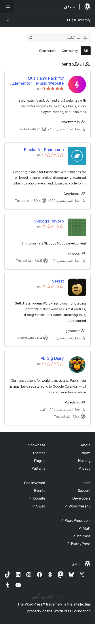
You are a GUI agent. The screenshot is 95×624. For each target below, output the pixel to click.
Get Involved (34, 483)
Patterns (38, 468)
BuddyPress (78, 544)
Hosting (84, 460)
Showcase (36, 445)
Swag (38, 506)
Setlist (58, 281)
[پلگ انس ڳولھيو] (30, 37)
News (86, 453)
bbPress (82, 536)
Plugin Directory (79, 20)
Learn (86, 483)
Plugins (39, 460)
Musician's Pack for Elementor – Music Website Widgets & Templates (38, 81)
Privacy (84, 468)
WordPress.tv (77, 506)
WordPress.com (76, 520)
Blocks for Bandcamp (44, 149)
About (86, 445)
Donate (37, 498)
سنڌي (76, 564)
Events (39, 490)
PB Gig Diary (52, 358)
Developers (81, 498)
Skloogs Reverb (49, 221)
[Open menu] (7, 6)
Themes (38, 453)
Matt (84, 528)
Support (84, 490)
